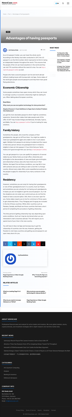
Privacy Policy (20, 410)
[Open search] (63, 3)
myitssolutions (13, 50)
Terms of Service (31, 410)
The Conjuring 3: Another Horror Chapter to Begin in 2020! (63, 61)
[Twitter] (10, 243)
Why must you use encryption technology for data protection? (24, 105)
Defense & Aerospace (10, 378)
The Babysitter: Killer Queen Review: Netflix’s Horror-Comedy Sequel (63, 54)
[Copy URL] (43, 243)
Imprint (40, 410)
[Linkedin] (14, 243)
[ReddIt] (19, 243)
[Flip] (38, 243)
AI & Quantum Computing (11, 367)
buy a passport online (23, 122)
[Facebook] (5, 243)
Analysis (6, 371)
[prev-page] (51, 75)
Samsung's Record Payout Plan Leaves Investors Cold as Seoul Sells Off (26, 340)
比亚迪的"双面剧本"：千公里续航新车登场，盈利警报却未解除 (22, 354)
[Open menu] (68, 3)
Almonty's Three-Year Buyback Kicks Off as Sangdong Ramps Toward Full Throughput (30, 344)
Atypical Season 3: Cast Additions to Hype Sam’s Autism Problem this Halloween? (25, 110)
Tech (9, 14)
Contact (53, 410)
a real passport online (39, 149)
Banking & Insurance (10, 374)
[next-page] (54, 75)
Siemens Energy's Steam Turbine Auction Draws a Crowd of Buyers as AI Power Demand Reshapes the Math (37, 351)
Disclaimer (46, 410)
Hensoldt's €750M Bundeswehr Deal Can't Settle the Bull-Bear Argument (26, 347)
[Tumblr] (29, 243)
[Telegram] (33, 243)
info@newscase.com (12, 401)
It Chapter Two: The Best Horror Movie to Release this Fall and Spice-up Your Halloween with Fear (63, 68)
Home (4, 14)
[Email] (24, 243)
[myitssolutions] (5, 50)
